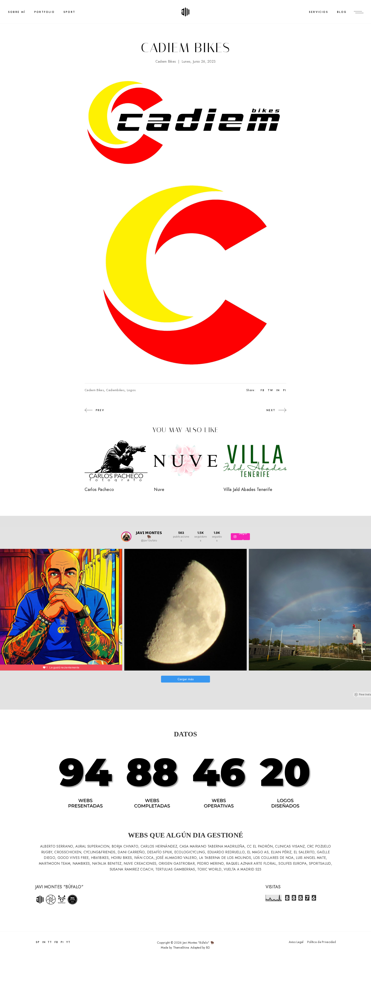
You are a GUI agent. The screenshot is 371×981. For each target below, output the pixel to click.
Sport (69, 12)
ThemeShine (181, 947)
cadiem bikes (165, 61)
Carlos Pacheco (99, 489)
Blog (342, 12)
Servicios (318, 12)
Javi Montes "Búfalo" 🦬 (198, 942)
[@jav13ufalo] (126, 536)
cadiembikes (115, 390)
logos (131, 390)
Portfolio (44, 12)
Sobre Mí (17, 12)
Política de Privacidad (321, 942)
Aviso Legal (296, 942)
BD (208, 947)
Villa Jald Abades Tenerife (248, 489)
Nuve (159, 489)
